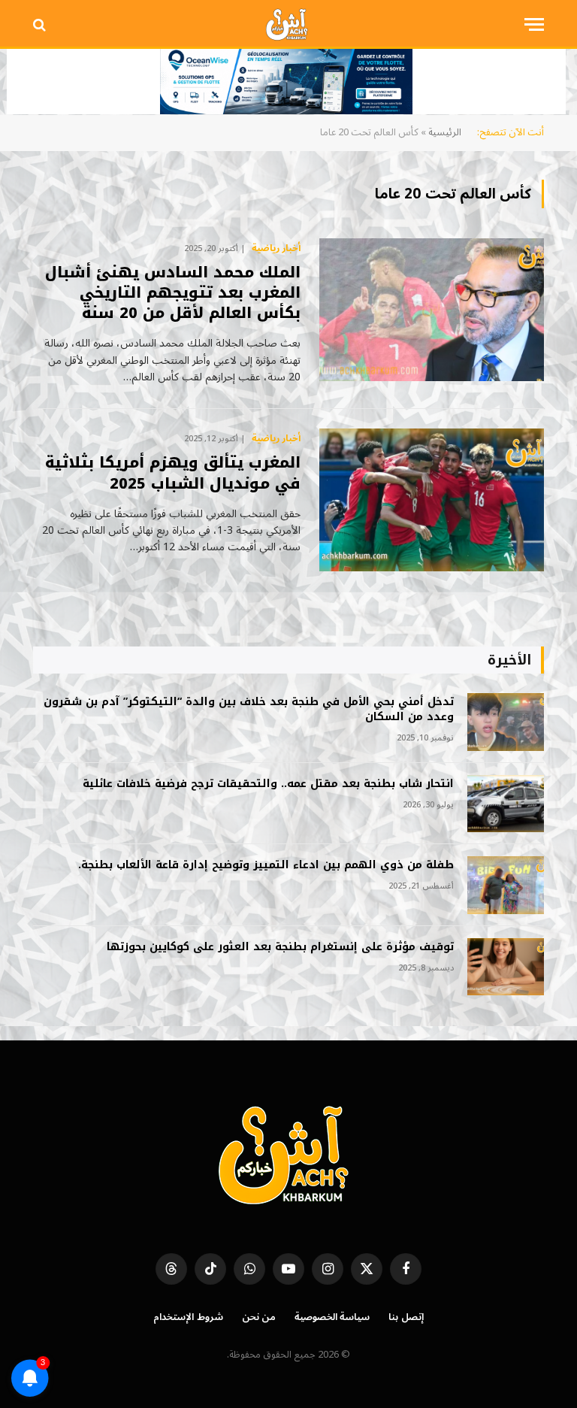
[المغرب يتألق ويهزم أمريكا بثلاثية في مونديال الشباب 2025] (431, 499)
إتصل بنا (406, 1317)
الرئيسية (444, 132)
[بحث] (41, 24)
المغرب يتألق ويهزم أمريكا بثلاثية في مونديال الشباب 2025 (173, 473)
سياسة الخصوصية (332, 1317)
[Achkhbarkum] (288, 24)
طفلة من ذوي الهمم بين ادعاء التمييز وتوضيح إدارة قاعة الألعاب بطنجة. (266, 865)
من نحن (259, 1317)
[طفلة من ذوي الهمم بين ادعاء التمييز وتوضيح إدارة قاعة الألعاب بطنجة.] (505, 885)
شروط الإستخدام (188, 1317)
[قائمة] (534, 24)
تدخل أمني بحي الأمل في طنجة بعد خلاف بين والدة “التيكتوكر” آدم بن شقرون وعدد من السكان (249, 710)
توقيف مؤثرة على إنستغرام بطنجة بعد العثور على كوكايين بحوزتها (280, 947)
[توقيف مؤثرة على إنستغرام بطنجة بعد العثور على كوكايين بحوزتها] (505, 967)
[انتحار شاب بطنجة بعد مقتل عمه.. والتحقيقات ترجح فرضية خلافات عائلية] (505, 804)
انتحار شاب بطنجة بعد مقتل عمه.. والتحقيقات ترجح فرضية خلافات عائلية (268, 784)
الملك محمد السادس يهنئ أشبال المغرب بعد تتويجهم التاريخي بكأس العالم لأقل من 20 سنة (173, 293)
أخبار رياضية (276, 249)
